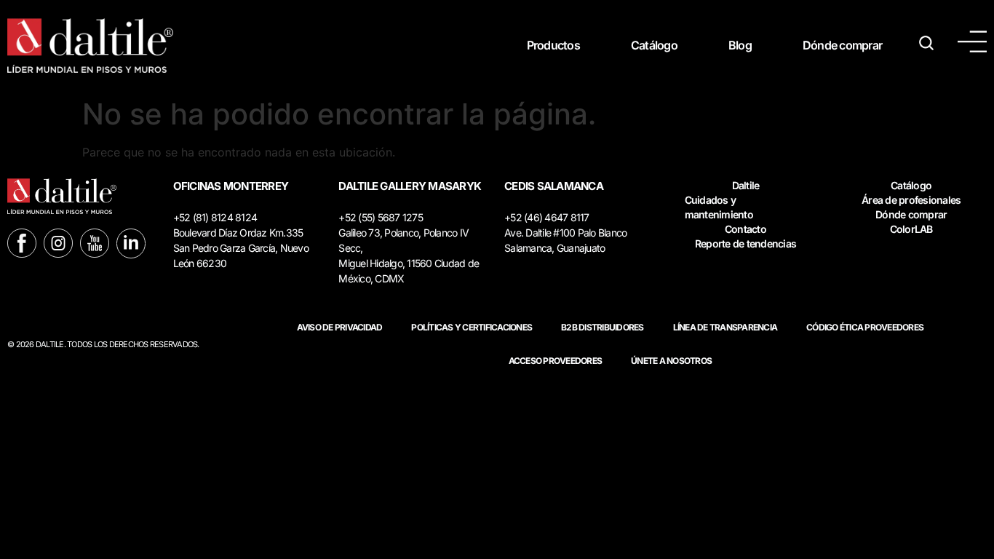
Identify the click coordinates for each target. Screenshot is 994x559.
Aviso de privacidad (340, 327)
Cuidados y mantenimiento (719, 207)
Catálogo (654, 45)
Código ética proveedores (864, 327)
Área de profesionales (911, 200)
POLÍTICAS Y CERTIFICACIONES (471, 327)
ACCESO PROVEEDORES (556, 360)
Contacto (745, 229)
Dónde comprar (842, 45)
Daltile (746, 185)
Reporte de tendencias (745, 243)
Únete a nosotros (671, 360)
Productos (553, 45)
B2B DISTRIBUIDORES (602, 327)
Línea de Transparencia (725, 327)
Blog (740, 45)
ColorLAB (911, 229)
